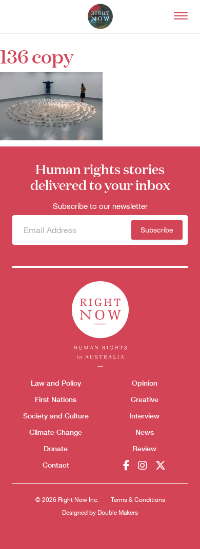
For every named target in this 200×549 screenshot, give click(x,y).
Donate (56, 448)
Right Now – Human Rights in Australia (100, 16)
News (144, 432)
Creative (144, 399)
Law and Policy (56, 382)
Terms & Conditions (138, 499)
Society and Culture (56, 415)
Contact (56, 464)
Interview (144, 415)
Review (144, 448)
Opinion (144, 382)
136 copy (36, 55)
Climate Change (55, 432)
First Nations (55, 399)
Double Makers (117, 512)
